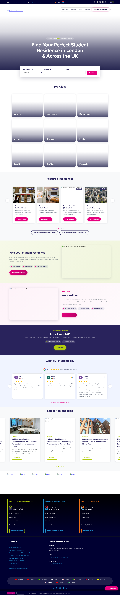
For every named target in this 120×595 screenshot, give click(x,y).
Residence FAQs (13, 521)
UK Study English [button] (90, 502)
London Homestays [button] (55, 502)
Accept (11, 593)
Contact (87, 9)
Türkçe (32, 579)
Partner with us (69, 315)
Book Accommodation (55, 531)
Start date (47, 69)
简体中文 (20, 579)
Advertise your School (87, 521)
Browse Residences (18, 272)
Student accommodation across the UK (74, 232)
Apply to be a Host (50, 517)
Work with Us (49, 521)
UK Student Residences (16, 550)
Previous (7, 200)
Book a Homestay (50, 513)
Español (102, 579)
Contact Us (12, 566)
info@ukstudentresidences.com (18, 2)
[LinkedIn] (63, 588)
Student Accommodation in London (20, 553)
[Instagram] (67, 588)
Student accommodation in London (45, 232)
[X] (60, 588)
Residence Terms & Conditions (18, 569)
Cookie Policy (66, 593)
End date (68, 69)
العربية (73, 582)
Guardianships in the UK (16, 561)
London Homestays (15, 547)
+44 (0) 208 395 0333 (36, 2)
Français (90, 579)
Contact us (60, 348)
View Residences (17, 531)
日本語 (67, 579)
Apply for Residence (14, 513)
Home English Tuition (87, 525)
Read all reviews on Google (60, 402)
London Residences (14, 525)
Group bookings (49, 525)
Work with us (13, 563)
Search (91, 72)
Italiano (79, 579)
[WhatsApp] (53, 588)
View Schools (85, 517)
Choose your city (28, 69)
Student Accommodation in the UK (20, 555)
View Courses (85, 513)
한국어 (56, 579)
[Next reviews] (110, 386)
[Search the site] (111, 9)
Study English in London (16, 558)
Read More (17, 457)
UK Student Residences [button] (21, 502)
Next (112, 200)
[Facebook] (57, 588)
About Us (65, 9)
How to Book (12, 517)
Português (44, 579)
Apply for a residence (100, 9)
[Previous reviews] (10, 386)
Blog (80, 9)
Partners (73, 9)
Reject (20, 593)
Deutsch (62, 582)
